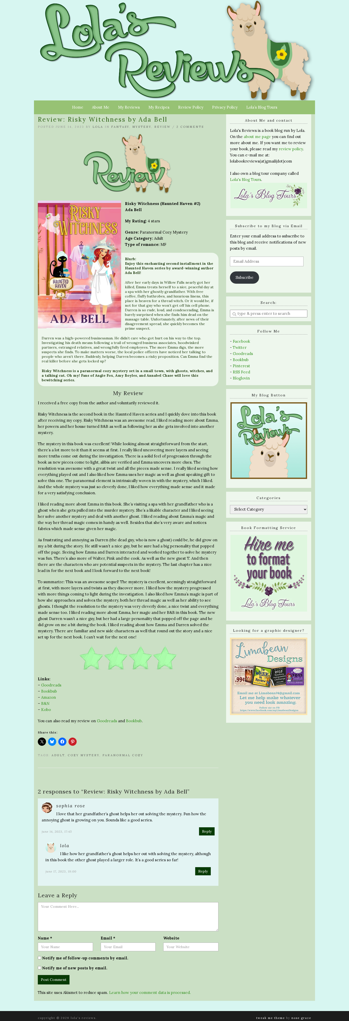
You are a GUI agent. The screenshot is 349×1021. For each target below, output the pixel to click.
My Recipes (158, 107)
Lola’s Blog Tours (261, 107)
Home (77, 107)
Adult (58, 755)
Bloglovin (241, 378)
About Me (100, 107)
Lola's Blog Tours (245, 179)
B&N (45, 703)
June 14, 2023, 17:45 (57, 831)
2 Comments (190, 127)
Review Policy (190, 107)
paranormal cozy (122, 755)
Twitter (240, 347)
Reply (207, 831)
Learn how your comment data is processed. (150, 992)
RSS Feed (241, 372)
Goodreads (51, 685)
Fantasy (120, 127)
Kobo (46, 709)
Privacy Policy (225, 107)
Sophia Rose (70, 806)
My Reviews (129, 107)
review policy (291, 148)
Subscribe (244, 277)
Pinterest (241, 365)
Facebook (241, 341)
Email (108, 938)
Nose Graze (301, 1018)
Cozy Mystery (83, 755)
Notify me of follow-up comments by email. (85, 958)
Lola (97, 127)
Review (162, 127)
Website (171, 938)
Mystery (141, 127)
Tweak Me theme (270, 1018)
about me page (257, 136)
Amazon (48, 697)
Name (45, 938)
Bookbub (49, 691)
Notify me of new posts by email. (74, 968)
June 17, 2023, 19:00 (60, 871)
